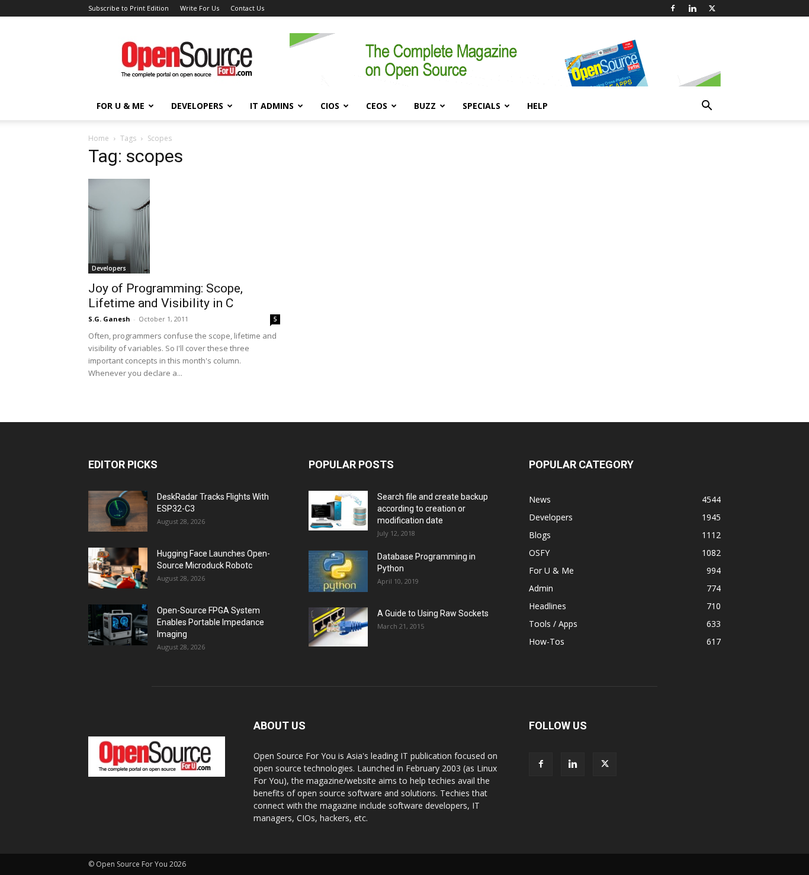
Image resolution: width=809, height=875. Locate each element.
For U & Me (121, 105)
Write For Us (199, 8)
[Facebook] (673, 8)
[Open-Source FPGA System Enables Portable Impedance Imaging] (117, 624)
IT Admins (272, 105)
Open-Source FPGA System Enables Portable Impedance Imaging (210, 622)
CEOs (376, 105)
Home (98, 138)
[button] (706, 106)
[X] (712, 8)
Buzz (425, 105)
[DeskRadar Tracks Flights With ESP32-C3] (117, 511)
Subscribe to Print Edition (128, 8)
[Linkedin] (692, 8)
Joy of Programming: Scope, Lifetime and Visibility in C (165, 295)
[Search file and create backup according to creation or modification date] (338, 510)
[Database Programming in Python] (338, 571)
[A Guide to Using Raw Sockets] (338, 626)
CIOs (329, 105)
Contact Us (247, 8)
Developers (197, 105)
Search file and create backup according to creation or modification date (432, 508)
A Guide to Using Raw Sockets (433, 613)
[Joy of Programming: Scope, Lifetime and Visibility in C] (184, 226)
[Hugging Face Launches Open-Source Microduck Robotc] (117, 568)
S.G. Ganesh (109, 318)
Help (537, 105)
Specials (481, 105)
